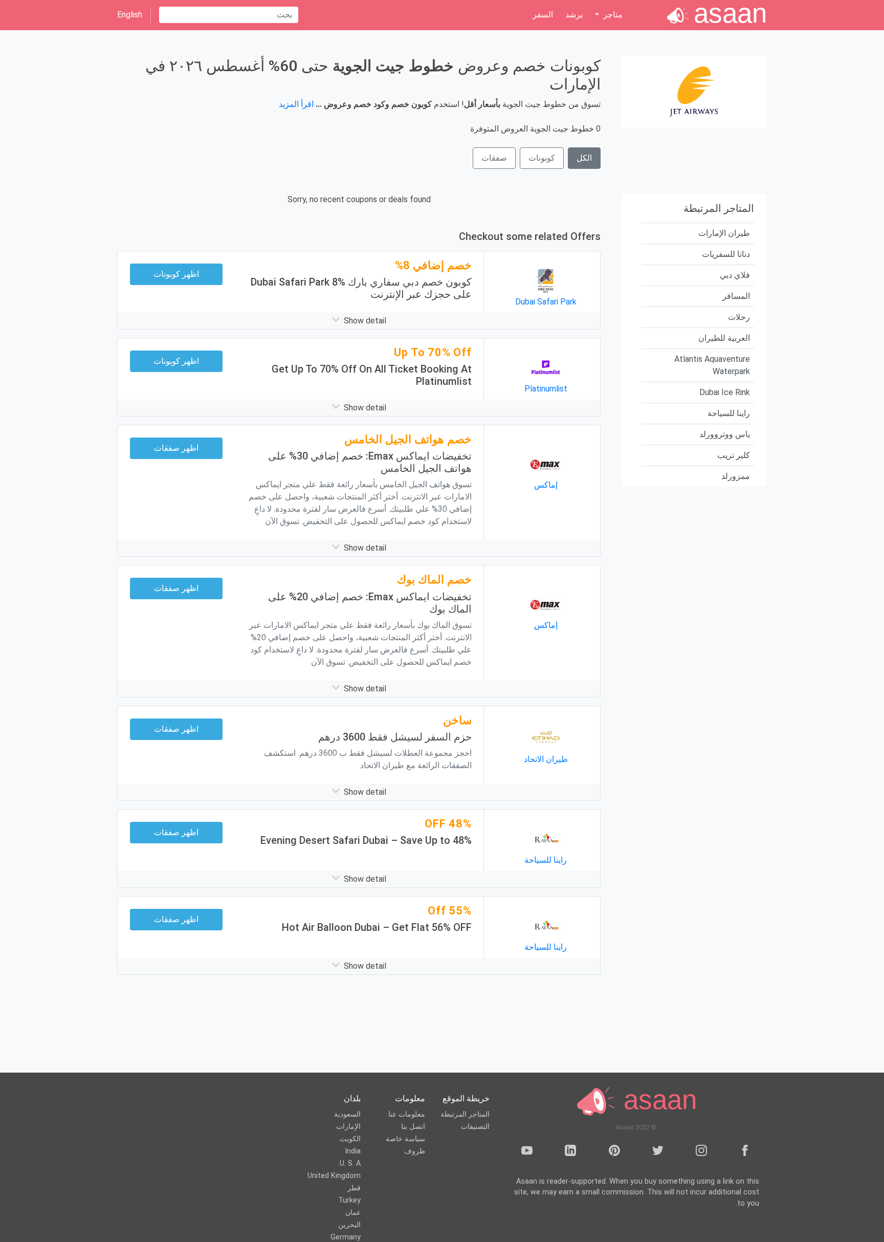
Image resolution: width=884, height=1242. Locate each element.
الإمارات (348, 1126)
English (129, 14)
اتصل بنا (413, 1126)
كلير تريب (733, 455)
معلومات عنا (406, 1114)
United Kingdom (334, 1175)
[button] (359, 321)
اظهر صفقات (176, 448)
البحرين (349, 1225)
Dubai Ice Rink (724, 392)
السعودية (347, 1114)
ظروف (414, 1151)
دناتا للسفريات (726, 254)
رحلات (739, 317)
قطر (354, 1188)
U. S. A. (349, 1163)
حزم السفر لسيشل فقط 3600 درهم (395, 737)
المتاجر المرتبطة (465, 1114)
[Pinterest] (614, 1152)
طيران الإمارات (724, 233)
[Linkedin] (570, 1152)
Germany (345, 1237)
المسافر (736, 296)
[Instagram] (701, 1152)
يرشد (574, 14)
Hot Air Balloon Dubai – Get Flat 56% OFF (377, 927)
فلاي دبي (735, 275)
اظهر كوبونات (176, 274)
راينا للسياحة (729, 413)
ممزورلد (735, 476)
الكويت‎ (350, 1139)
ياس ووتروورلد (724, 434)
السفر (543, 14)
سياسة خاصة (405, 1139)
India (353, 1151)
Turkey (349, 1200)
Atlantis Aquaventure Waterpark (712, 365)
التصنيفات (475, 1126)
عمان (353, 1212)
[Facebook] (745, 1152)
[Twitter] (658, 1152)
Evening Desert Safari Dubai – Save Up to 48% (366, 840)
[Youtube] (527, 1152)
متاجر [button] (612, 14)
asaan (656, 1100)
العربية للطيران (724, 338)
